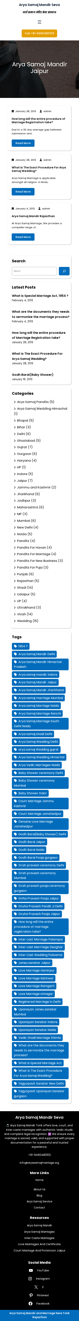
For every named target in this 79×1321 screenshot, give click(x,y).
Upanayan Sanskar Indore (37, 1022)
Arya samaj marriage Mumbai (40, 698)
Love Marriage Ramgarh (36, 986)
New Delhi (25, 527)
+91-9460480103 (39, 1155)
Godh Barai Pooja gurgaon (38, 857)
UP (19, 601)
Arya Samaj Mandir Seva (39, 4)
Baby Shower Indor (32, 793)
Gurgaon (24, 453)
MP (19, 514)
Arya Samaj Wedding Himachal (42, 408)
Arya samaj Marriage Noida (38, 705)
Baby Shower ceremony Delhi (40, 773)
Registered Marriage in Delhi (39, 1001)
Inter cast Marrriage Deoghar (40, 947)
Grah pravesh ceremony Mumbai (35, 875)
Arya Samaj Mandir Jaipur (37, 682)
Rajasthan (25, 580)
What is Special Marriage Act (40, 1063)
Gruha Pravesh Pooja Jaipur (39, 914)
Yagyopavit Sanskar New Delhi (41, 1083)
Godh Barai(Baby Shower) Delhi (42, 834)
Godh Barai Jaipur (31, 842)
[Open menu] (39, 22)
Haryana (24, 460)
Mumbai (23, 520)
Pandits (23, 540)
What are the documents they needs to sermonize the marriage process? (39, 1050)
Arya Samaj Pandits (33, 402)
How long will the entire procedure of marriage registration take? (33, 927)
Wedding (24, 621)
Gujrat (22, 447)
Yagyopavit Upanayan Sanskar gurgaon (39, 1093)
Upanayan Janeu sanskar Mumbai (35, 1012)
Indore (22, 474)
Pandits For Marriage (33, 554)
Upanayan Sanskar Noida (37, 1030)
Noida (22, 534)
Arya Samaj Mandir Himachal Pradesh (38, 664)
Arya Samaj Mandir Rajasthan (33, 216)
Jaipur (22, 480)
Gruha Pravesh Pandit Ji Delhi (40, 906)
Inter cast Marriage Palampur (40, 939)
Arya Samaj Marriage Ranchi (39, 713)
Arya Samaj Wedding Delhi (38, 741)
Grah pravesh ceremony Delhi (41, 865)
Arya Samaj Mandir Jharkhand (41, 690)
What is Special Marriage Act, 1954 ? (40, 296)
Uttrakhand (26, 607)
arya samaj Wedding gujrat (38, 749)
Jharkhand (25, 494)
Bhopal (22, 420)
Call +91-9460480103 (39, 33)
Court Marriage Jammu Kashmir (34, 803)
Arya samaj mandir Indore (37, 674)
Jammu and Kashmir (34, 487)
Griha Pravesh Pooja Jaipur (38, 898)
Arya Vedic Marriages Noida (39, 765)
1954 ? (23, 646)
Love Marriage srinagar (35, 994)
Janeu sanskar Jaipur (34, 963)
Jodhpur (23, 500)
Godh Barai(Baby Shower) (32, 375)
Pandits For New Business (37, 560)
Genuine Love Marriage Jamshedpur (33, 824)
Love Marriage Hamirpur (36, 970)
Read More (23, 143)
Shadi (21, 587)
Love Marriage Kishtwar (35, 978)
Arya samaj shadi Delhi (35, 734)
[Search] (64, 271)
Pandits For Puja (30, 567)
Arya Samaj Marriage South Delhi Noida (36, 723)
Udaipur (23, 594)
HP (19, 467)
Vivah (21, 614)
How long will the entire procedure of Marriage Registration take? (38, 120)
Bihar (21, 427)
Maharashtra (27, 507)
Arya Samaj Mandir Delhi (36, 654)
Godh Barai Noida (31, 850)
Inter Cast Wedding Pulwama (40, 955)
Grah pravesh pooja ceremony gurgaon (39, 888)
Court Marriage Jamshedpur (39, 813)
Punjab (22, 574)
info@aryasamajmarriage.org (39, 1163)
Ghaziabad (26, 440)
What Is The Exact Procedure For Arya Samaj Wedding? (39, 169)
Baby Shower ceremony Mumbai (34, 783)
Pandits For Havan (31, 547)
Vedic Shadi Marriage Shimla (39, 1037)
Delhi (21, 434)
